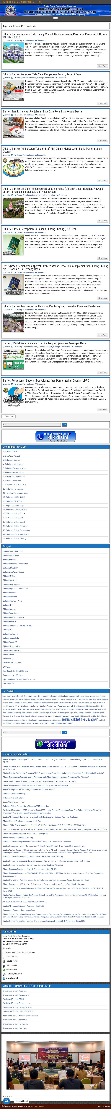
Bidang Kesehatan (10, 593)
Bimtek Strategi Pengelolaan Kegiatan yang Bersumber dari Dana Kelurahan (33, 865)
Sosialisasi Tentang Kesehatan (15, 1020)
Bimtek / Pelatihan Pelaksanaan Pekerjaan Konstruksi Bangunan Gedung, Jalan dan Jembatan (40, 817)
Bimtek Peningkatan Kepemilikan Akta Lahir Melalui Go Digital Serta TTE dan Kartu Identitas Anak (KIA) (44, 846)
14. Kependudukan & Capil (13, 505)
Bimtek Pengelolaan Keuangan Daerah (56, 706)
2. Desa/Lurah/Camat (11, 456)
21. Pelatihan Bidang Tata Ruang (16, 534)
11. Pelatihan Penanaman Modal (15, 493)
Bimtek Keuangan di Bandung (86, 699)
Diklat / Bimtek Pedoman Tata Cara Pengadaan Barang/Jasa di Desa (42, 74)
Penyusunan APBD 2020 (12, 675)
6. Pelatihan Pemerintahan (13, 472)
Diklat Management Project (13, 802)
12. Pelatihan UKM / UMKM (14, 497)
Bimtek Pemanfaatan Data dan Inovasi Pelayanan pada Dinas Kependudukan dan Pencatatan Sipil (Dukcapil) (46, 777)
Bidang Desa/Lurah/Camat (27, 195)
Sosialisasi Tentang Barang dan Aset (17, 1007)
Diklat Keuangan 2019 (33, 709)
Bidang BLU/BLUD (10, 568)
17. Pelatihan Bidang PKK (13, 518)
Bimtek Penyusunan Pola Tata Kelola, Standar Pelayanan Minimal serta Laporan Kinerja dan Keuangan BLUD (46, 880)
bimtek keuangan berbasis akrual (45, 696)
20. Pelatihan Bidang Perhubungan (16, 530)
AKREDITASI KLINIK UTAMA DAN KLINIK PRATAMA (24, 902)
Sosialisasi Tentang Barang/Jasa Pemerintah (20, 1016)
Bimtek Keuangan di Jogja (36, 702)
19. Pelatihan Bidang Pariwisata (15, 526)
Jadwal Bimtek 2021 (12, 720)
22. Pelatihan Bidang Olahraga (15, 539)
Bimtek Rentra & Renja (12, 663)
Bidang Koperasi (9, 609)
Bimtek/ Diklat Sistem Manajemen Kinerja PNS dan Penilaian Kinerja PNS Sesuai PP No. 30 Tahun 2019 (44, 825)
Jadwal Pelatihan (37, 1106)
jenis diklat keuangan (80, 719)
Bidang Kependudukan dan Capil (16, 588)
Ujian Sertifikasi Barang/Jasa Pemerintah (19, 679)
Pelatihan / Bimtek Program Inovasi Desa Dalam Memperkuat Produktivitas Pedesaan (37, 842)
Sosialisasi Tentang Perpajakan (15, 1024)
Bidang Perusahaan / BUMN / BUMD (17, 626)
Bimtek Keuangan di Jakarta (18, 702)
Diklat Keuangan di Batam (30, 712)
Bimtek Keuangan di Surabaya (95, 702)
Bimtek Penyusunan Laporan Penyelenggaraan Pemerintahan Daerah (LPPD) (46, 380)
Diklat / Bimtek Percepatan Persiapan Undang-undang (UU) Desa (39, 229)
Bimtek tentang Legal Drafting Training (18, 838)
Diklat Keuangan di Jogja (65, 712)
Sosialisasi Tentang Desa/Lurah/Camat (18, 1011)
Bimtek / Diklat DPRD (11, 650)
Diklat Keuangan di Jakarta (47, 712)
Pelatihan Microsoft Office (13, 798)
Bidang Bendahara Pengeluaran (15, 564)
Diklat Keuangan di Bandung (12, 712)
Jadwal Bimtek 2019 (90, 716)
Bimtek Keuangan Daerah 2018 (90, 696)
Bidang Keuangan (45, 347)
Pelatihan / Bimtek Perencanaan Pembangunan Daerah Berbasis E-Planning (33, 857)
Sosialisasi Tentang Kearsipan (15, 1028)
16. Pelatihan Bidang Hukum (14, 514)
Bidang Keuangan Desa (12, 601)
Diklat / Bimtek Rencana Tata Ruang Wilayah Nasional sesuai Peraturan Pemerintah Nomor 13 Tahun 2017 (55, 35)
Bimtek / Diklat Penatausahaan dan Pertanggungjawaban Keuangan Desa (44, 343)
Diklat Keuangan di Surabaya (19, 716)
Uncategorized (8, 683)
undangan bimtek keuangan (60, 723)
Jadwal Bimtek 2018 (76, 716)
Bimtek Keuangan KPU (10, 706)
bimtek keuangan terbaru (29, 706)
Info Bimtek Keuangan (36, 716)
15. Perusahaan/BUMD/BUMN (15, 510)
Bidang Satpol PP (10, 642)
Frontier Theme (104, 1106)
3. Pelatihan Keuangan (12, 460)
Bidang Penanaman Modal (13, 617)
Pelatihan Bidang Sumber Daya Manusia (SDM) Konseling (26, 806)
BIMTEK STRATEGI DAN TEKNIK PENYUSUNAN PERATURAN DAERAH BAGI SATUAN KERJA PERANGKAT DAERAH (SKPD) (55, 829)
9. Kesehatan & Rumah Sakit (14, 485)
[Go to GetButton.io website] (6, 1106)
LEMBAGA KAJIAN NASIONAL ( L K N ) (21, 2)
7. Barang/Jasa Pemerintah (14, 477)
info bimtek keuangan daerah (56, 716)
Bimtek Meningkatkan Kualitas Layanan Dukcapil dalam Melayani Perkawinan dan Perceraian (39, 781)
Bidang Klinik (8, 605)
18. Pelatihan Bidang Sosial (14, 522)
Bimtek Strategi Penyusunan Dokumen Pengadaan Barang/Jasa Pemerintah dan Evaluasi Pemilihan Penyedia (46, 861)
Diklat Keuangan (18, 709)
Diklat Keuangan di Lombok (83, 712)
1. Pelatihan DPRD (10, 452)
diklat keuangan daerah (81, 709)
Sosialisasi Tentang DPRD (13, 999)
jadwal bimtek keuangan (30, 720)
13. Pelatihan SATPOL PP (13, 501)
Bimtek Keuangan (24, 696)
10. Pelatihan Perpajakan (13, 489)
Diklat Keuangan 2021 (63, 709)
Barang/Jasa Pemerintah (26, 78)
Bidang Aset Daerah (11, 555)
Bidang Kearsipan (10, 580)
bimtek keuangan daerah (68, 696)
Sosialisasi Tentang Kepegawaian (16, 995)
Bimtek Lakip (8, 659)
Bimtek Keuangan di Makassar (74, 702)
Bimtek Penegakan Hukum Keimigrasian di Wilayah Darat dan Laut (29, 790)
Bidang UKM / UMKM (11, 646)
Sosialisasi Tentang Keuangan (15, 991)
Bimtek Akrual (8, 655)
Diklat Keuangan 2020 (48, 709)
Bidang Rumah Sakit (11, 638)
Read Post (102, 66)
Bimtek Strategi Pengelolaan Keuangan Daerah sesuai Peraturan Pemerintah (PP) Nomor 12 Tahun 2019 (44, 921)
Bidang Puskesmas (10, 634)
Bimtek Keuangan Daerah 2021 (50, 699)
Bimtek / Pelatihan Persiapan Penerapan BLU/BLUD (23, 906)
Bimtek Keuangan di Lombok (54, 702)
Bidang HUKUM (9, 576)
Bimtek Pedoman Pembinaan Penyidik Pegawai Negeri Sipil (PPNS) (29, 869)
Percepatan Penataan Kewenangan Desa (19, 910)
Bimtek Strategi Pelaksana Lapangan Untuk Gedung (23, 821)
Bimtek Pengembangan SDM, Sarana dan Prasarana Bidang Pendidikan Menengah (35, 785)
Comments (41, 41)
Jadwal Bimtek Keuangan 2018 (51, 720)
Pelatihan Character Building (14, 794)
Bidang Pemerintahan (25, 41)
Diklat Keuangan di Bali (98, 709)
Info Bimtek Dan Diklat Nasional (15, 671)
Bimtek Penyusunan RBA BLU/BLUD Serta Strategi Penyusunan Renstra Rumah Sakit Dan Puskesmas (44, 884)
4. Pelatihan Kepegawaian (13, 464)
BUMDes (6, 667)
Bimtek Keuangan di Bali (68, 699)
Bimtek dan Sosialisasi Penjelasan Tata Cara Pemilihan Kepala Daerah (43, 111)
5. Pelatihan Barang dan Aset (14, 468)
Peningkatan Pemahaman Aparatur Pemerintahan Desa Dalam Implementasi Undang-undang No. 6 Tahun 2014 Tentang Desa (55, 267)
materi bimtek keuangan (37, 723)
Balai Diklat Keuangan (10, 696)
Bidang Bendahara (10, 560)
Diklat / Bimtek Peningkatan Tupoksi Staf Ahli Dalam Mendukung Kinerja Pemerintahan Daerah (52, 150)
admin (7, 41)
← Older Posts (8, 416)
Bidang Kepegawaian (11, 584)
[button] (6, 1065)
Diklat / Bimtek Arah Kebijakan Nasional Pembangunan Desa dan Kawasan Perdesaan (52, 306)
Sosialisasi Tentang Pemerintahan (16, 1003)
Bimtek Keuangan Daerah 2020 (29, 699)
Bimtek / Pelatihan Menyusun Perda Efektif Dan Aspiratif (25, 833)
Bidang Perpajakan (10, 621)
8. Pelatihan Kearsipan (12, 481)
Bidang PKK (8, 630)
